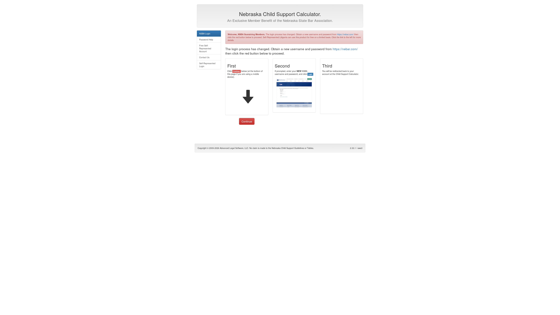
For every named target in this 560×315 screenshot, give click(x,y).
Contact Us (204, 57)
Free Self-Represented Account (205, 48)
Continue (247, 121)
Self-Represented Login (207, 65)
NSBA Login (204, 33)
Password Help (206, 39)
